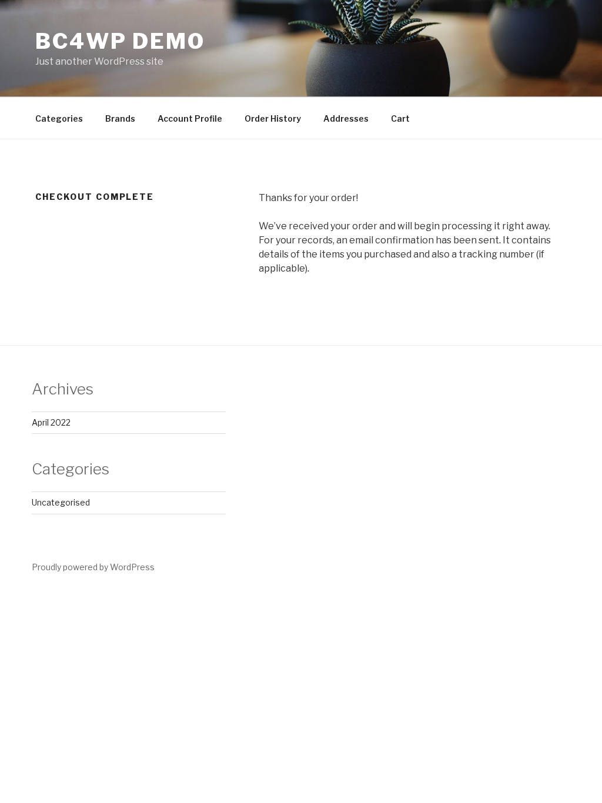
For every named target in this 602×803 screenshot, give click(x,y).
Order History (273, 118)
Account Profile (190, 118)
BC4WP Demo (120, 41)
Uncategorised (61, 502)
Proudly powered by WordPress (93, 567)
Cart (400, 118)
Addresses (346, 118)
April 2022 (51, 422)
